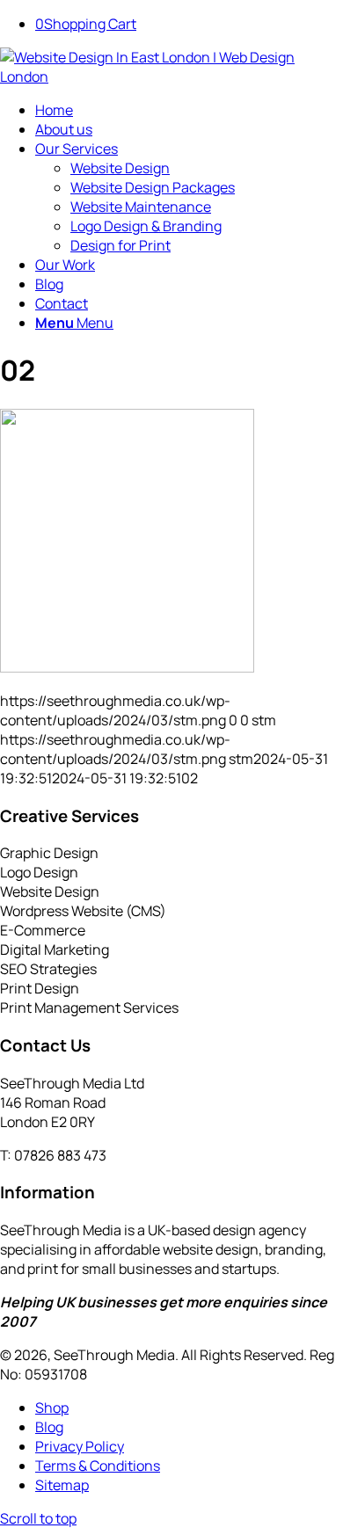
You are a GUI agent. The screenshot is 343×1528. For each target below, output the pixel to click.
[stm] (171, 76)
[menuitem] (189, 110)
